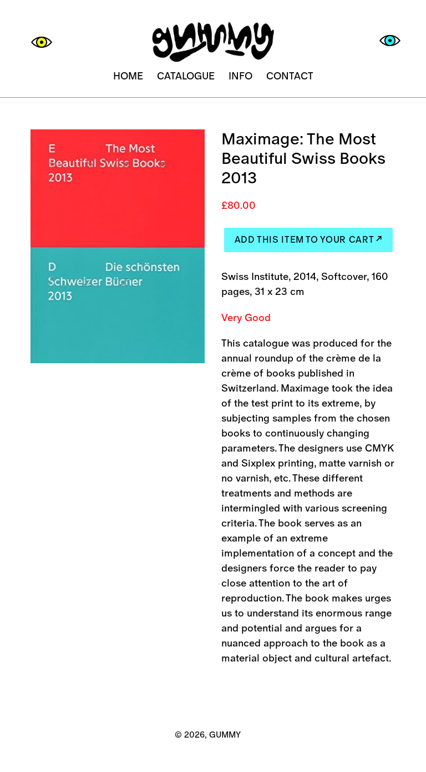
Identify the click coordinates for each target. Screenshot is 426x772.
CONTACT (289, 76)
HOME (128, 76)
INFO (240, 76)
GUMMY (225, 734)
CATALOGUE (186, 76)
